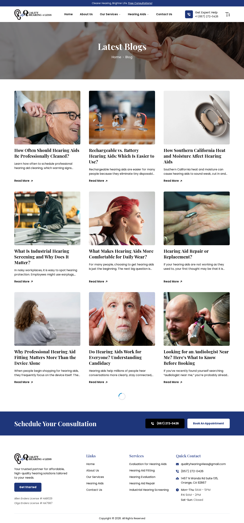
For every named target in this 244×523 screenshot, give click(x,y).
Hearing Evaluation (142, 477)
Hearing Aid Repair (142, 483)
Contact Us (164, 14)
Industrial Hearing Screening (149, 490)
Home (68, 14)
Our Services (109, 14)
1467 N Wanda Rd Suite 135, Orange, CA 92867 (199, 480)
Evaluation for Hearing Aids (148, 464)
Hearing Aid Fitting (142, 470)
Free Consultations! (140, 3)
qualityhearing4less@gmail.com (203, 464)
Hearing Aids (137, 14)
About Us (86, 14)
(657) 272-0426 (192, 471)
